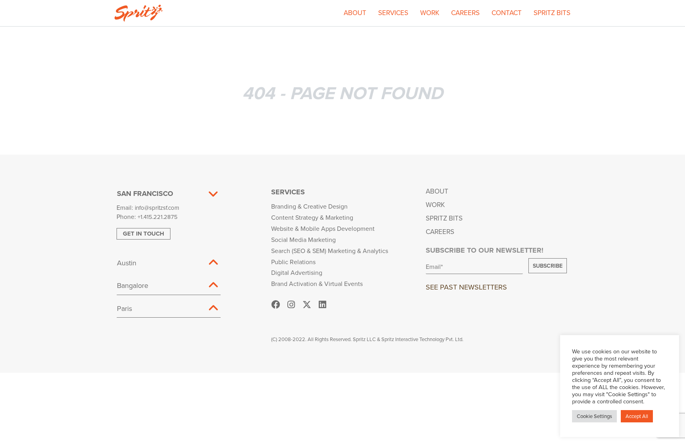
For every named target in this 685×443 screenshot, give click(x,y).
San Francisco (145, 193)
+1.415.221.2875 (158, 217)
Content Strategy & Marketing (312, 217)
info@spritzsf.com (157, 207)
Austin (126, 263)
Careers (465, 12)
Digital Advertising (296, 272)
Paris (124, 308)
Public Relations (293, 261)
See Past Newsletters (466, 287)
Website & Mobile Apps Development (323, 228)
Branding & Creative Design (309, 206)
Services (393, 12)
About (355, 12)
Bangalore (132, 285)
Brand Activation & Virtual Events (317, 283)
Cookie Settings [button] (594, 416)
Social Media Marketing (303, 239)
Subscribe (548, 266)
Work (429, 12)
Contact (507, 12)
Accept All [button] (637, 416)
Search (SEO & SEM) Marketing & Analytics (329, 250)
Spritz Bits (552, 12)
